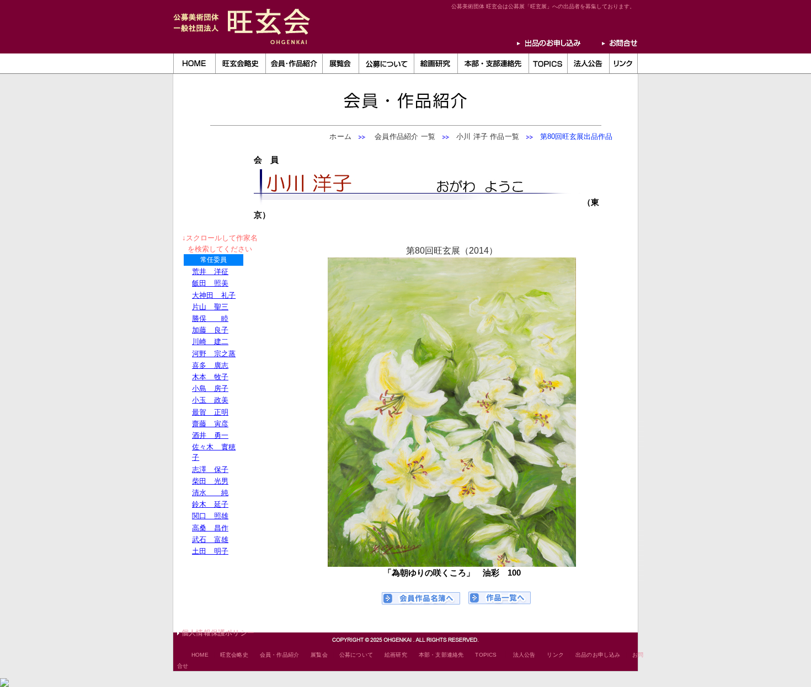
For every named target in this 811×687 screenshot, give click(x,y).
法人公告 (524, 655)
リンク (555, 655)
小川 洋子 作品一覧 (487, 136)
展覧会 (319, 655)
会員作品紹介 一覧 (401, 136)
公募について (356, 655)
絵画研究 (396, 655)
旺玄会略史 (234, 655)
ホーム (340, 136)
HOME (200, 655)
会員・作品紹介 (279, 655)
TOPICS (486, 655)
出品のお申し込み (598, 655)
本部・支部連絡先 (441, 655)
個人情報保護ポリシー (218, 633)
